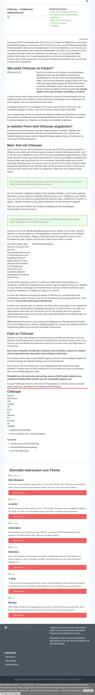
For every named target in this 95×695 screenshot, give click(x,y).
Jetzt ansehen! (19, 493)
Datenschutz (76, 679)
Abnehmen (10, 657)
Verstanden (88, 691)
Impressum (65, 679)
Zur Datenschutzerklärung (10, 694)
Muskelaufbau (12, 664)
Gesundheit (11, 661)
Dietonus (13, 551)
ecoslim (13, 504)
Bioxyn (12, 602)
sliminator (14, 528)
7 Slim (12, 578)
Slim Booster (16, 480)
